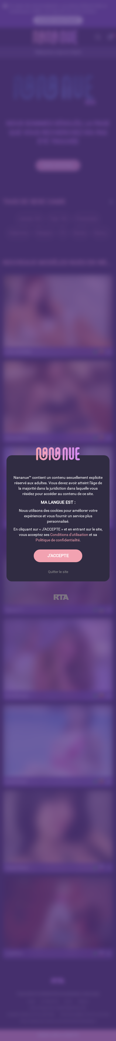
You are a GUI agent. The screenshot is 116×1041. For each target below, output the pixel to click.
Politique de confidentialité (58, 540)
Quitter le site (58, 572)
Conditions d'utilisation (69, 534)
